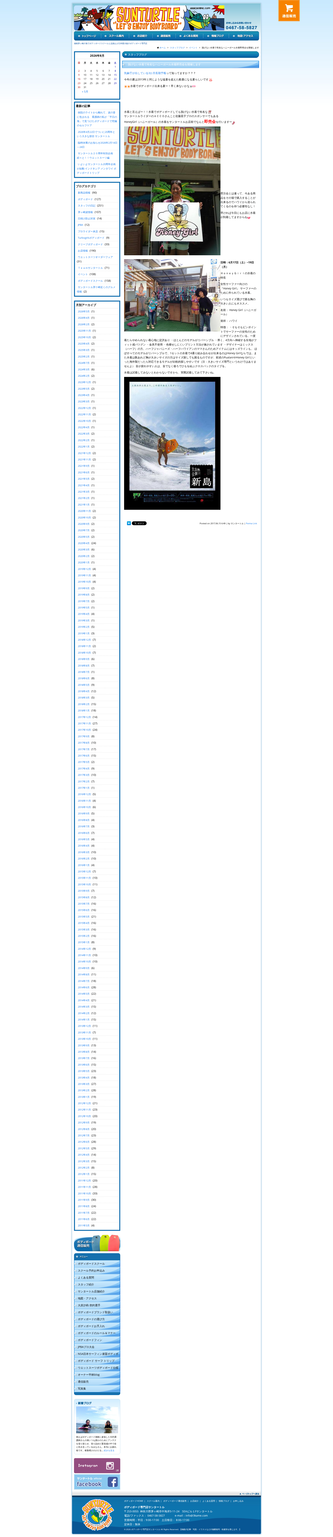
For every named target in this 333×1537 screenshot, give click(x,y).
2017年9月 (84, 736)
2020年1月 (84, 562)
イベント (83, 274)
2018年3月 (84, 697)
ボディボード (85, 199)
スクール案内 (153, 1500)
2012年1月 (84, 1174)
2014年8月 (84, 974)
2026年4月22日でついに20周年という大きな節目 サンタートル (96, 134)
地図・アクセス (87, 1298)
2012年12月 (84, 1103)
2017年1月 (84, 788)
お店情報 (83, 250)
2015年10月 (84, 884)
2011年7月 (84, 1212)
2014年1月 (84, 1019)
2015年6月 (84, 910)
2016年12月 (84, 794)
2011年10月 (84, 1193)
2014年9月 (84, 968)
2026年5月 (84, 311)
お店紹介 (194, 1500)
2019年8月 (84, 594)
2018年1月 (84, 710)
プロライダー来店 (88, 231)
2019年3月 (84, 620)
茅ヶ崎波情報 (85, 212)
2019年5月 (84, 607)
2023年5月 (84, 388)
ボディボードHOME (133, 1500)
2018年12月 (84, 639)
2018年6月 (84, 678)
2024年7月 (84, 363)
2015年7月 (84, 903)
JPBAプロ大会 (86, 1347)
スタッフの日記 (86, 205)
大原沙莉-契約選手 (89, 1305)
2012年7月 (84, 1135)
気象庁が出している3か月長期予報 (145, 73)
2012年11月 (84, 1109)
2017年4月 (84, 768)
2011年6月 (84, 1219)
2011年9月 (84, 1200)
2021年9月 (84, 466)
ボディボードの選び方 (91, 1319)
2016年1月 (84, 865)
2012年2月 (84, 1167)
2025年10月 (84, 337)
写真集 (82, 1388)
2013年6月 (84, 1064)
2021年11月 (84, 459)
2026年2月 (84, 324)
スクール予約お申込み (91, 1270)
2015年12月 (84, 871)
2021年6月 (84, 472)
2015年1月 (84, 942)
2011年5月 (84, 1225)
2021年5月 (84, 478)
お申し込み (238, 1500)
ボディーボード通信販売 (175, 1500)
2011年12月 (84, 1180)
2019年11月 (84, 575)
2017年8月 (84, 742)
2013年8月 (84, 1051)
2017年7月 (84, 749)
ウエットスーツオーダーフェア (95, 257)
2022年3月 (84, 433)
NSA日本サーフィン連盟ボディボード (96, 1355)
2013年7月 (84, 1058)
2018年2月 (84, 704)
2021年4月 (84, 485)
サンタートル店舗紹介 (91, 1291)
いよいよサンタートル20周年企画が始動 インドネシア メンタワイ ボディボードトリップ (96, 168)
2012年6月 (84, 1141)
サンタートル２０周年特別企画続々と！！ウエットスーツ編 (95, 155)
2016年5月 (84, 839)
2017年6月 (84, 755)
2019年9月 (84, 588)
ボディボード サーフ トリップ (96, 1361)
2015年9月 (84, 890)
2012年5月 (84, 1148)
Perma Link (251, 523)
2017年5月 (84, 762)
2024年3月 (84, 369)
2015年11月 (84, 878)
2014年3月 (84, 1006)
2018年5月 (84, 685)
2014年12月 (84, 949)
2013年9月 (84, 1045)
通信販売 (83, 1381)
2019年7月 (84, 601)
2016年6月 (84, 833)
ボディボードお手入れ (91, 1326)
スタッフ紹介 (86, 1284)
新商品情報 (84, 192)
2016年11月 (84, 800)
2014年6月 (84, 987)
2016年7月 (84, 826)
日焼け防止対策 (86, 218)
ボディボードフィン (90, 1340)
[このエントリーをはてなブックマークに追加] (129, 523)
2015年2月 (84, 936)
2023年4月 (84, 395)
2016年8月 (84, 820)
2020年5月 (84, 536)
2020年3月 (84, 549)
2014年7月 (84, 981)
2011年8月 (84, 1206)
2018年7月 (84, 672)
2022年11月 (84, 414)
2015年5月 (84, 916)
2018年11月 (84, 646)
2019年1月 (84, 633)
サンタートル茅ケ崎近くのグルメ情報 (96, 289)
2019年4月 (84, 614)
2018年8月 (84, 665)
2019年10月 (84, 581)
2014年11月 (84, 955)
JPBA (80, 225)
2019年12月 (84, 569)
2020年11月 (84, 511)
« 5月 (85, 91)
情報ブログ (224, 1500)
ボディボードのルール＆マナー (97, 1333)
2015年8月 (84, 897)
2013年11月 (84, 1032)
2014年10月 (84, 961)
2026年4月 (84, 317)
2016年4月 (84, 845)
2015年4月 (84, 923)
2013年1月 (84, 1097)
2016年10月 (84, 807)
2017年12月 (84, 717)
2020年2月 (84, 556)
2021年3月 (84, 491)
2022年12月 (84, 408)
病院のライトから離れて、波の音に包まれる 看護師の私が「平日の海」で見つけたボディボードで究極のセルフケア (97, 119)
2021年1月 (84, 504)
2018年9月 (84, 659)
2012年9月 (84, 1122)
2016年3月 (84, 852)
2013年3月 (84, 1084)
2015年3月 (84, 929)
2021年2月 (84, 498)
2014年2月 (84, 1013)
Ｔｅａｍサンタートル (90, 268)
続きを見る (109, 1450)
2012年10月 (84, 1116)
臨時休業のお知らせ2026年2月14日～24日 (97, 145)
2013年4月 (84, 1077)
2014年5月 (84, 993)
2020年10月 (84, 517)
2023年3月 (84, 401)
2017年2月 (84, 781)
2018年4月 (84, 691)
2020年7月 (84, 530)
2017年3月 (84, 775)
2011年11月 (84, 1187)
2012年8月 (84, 1129)
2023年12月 (84, 382)
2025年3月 (84, 350)
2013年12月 (84, 1026)
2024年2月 (84, 376)
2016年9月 (84, 813)
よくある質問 (86, 1277)
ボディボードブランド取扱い (95, 1312)
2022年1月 (84, 446)
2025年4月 (84, 343)
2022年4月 (84, 427)
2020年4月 (84, 543)
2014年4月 (84, 1000)
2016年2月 (84, 858)
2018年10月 (84, 652)
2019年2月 (84, 627)
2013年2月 (84, 1090)
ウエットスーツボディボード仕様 (98, 1367)
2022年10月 (84, 421)
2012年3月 (84, 1161)
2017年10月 (84, 729)
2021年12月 (84, 453)
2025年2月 (84, 356)
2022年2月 (84, 440)
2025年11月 (84, 330)
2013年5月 (84, 1071)
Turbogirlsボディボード (91, 237)
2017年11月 (84, 723)
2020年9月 (84, 524)
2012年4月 (84, 1154)
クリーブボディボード (90, 244)
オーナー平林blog (89, 1374)
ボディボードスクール (90, 280)
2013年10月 (84, 1039)
